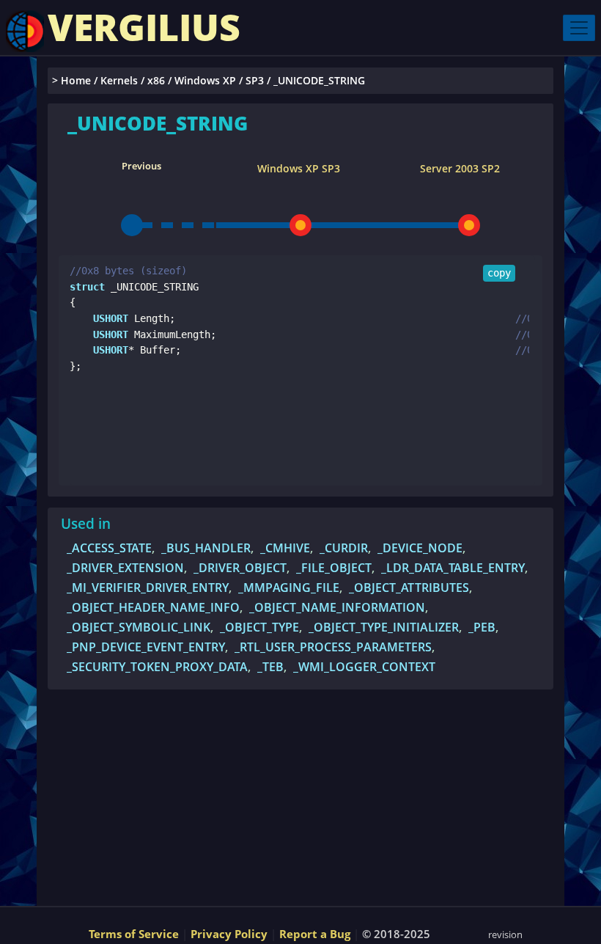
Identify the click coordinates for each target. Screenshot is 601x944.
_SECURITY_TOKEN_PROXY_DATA (157, 667)
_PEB (481, 627)
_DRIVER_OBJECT (240, 568)
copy (499, 273)
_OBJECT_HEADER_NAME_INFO (153, 607)
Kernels (119, 80)
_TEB (270, 667)
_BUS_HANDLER (206, 548)
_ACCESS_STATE (109, 548)
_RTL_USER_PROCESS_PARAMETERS (333, 647)
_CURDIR (344, 548)
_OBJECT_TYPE (259, 627)
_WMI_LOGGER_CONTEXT (364, 667)
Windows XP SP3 (298, 168)
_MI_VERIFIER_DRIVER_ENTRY (148, 587)
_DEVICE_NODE (419, 548)
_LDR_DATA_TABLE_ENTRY (453, 568)
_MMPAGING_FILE (288, 587)
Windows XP (205, 80)
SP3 (255, 80)
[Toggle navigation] (579, 28)
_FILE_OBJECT (334, 568)
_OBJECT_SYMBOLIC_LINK (138, 627)
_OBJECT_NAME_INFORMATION (337, 607)
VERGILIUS (144, 27)
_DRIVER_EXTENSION (125, 568)
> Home (71, 80)
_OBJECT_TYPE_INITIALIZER (384, 627)
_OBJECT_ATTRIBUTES (409, 587)
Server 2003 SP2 (460, 168)
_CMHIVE (285, 548)
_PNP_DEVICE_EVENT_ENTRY (146, 647)
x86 (156, 80)
